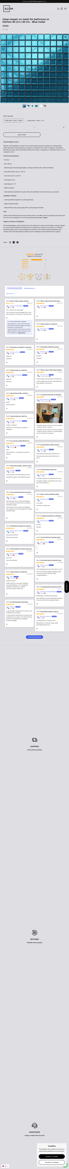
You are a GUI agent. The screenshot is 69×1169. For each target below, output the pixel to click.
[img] (34, 254)
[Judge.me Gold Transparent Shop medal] (22, 276)
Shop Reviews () (29, 288)
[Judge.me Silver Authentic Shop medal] (38, 276)
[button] (64, 127)
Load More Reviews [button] (34, 637)
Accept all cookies (52, 1156)
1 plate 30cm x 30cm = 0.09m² (14, 120)
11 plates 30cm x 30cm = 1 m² (35, 120)
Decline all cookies (51, 1162)
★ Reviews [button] (66, 586)
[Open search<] (58, 9)
